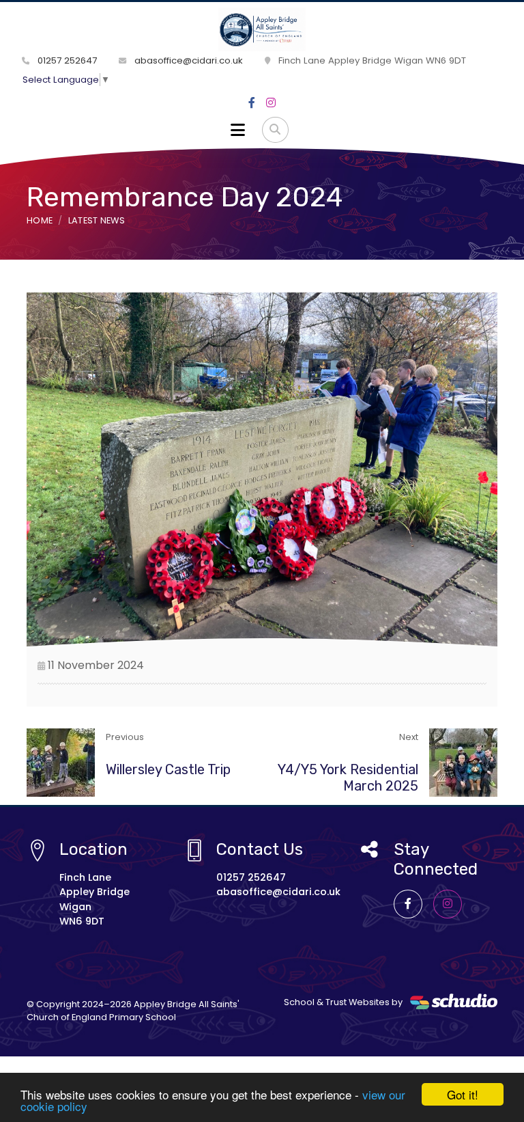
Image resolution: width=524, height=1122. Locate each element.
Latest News (97, 220)
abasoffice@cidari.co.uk (187, 60)
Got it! (462, 1094)
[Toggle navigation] (237, 130)
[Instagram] (271, 103)
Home (40, 220)
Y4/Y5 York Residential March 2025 (348, 777)
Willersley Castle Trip (168, 769)
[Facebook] (252, 103)
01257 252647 (66, 60)
